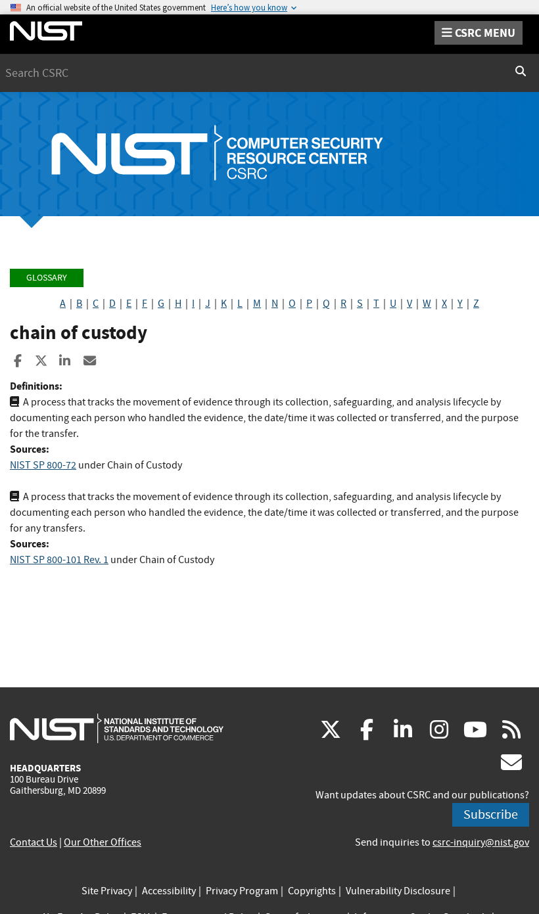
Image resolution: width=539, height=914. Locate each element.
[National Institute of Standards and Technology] (116, 728)
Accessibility (169, 891)
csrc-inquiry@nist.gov (481, 842)
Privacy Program (242, 891)
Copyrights (312, 891)
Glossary (46, 277)
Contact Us (33, 842)
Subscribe (490, 814)
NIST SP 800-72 (43, 465)
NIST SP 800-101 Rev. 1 (59, 559)
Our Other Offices (102, 842)
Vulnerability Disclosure (398, 891)
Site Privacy (107, 891)
